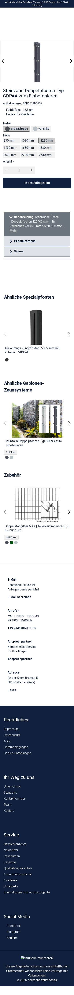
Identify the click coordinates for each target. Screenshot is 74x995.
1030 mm (27, 140)
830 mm (9, 140)
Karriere (9, 810)
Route (12, 690)
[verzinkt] (35, 128)
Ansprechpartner (20, 659)
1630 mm (27, 148)
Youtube (12, 938)
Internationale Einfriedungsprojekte (27, 892)
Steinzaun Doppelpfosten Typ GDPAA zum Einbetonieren (33, 443)
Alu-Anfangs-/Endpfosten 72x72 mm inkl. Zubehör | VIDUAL (32, 350)
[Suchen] (60, 15)
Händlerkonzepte (15, 844)
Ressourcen (12, 856)
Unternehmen (12, 786)
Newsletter (11, 850)
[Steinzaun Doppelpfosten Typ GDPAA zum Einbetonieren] (37, 419)
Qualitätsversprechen (18, 868)
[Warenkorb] (67, 15)
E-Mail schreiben (20, 597)
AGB (7, 741)
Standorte (10, 792)
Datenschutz (12, 735)
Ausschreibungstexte (17, 874)
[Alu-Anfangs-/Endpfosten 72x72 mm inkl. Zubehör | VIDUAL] (37, 326)
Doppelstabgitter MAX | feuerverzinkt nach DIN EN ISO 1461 (36, 528)
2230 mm (27, 155)
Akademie (10, 880)
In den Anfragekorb (37, 183)
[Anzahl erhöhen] (31, 170)
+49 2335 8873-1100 (22, 628)
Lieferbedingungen (16, 747)
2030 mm (10, 155)
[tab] (37, 224)
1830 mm (45, 148)
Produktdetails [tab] (24, 241)
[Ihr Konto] (53, 15)
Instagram (13, 932)
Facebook (13, 926)
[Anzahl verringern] (7, 170)
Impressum (11, 729)
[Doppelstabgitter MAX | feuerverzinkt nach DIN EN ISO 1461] (37, 504)
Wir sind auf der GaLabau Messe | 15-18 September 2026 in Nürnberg (37, 4)
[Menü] (30, 15)
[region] (37, 334)
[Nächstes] (71, 61)
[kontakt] (45, 15)
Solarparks (11, 886)
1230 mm (46, 140)
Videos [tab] (18, 251)
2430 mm (45, 155)
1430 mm (10, 148)
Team (7, 804)
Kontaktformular (14, 798)
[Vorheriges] (3, 61)
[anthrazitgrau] (7, 128)
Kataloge (10, 862)
